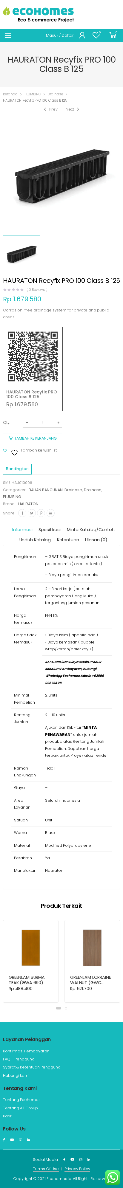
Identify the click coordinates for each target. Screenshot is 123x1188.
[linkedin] (28, 1140)
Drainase (55, 94)
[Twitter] (32, 513)
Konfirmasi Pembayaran (26, 1051)
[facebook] (4, 1140)
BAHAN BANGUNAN (46, 489)
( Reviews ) (37, 290)
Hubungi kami (16, 1075)
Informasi (22, 530)
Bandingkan (17, 468)
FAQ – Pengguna (19, 1059)
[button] (58, 1008)
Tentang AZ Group (20, 1108)
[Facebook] (22, 513)
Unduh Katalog (35, 540)
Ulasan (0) (96, 540)
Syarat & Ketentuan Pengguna (32, 1067)
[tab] (22, 530)
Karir (7, 1116)
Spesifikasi (49, 530)
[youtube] (12, 1140)
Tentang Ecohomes (22, 1099)
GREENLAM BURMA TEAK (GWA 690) (27, 980)
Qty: (6, 422)
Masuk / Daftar (60, 35)
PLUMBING (32, 94)
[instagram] (20, 1140)
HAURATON (28, 503)
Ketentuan (68, 540)
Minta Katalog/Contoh (91, 530)
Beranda (10, 94)
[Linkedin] (51, 513)
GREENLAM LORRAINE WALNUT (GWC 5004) (90, 982)
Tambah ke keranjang (35, 438)
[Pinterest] (41, 513)
